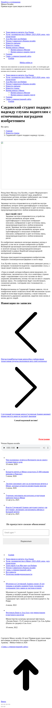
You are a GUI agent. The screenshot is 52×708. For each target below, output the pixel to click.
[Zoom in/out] (9, 704)
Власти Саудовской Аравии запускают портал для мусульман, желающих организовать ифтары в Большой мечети (26, 509)
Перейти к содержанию (10, 2)
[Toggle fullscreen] (7, 704)
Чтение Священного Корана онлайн (21, 568)
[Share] (4, 704)
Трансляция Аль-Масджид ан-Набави (21, 565)
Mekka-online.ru (26, 63)
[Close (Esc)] (2, 704)
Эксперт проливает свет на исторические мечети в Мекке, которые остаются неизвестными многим (27, 485)
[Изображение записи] (8, 458)
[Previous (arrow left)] (2, 706)
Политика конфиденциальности (19, 574)
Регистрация (44, 439)
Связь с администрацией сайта (18, 570)
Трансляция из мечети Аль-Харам (20, 559)
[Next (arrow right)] (4, 706)
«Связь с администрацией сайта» (14, 647)
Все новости (11, 572)
